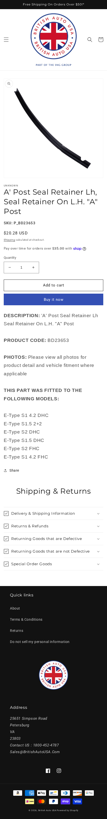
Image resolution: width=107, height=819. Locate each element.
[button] (6, 39)
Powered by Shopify (67, 810)
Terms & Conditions (26, 619)
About (15, 608)
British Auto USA (47, 810)
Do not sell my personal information (40, 642)
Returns (16, 631)
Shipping (9, 239)
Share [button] (14, 470)
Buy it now (53, 299)
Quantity (10, 257)
